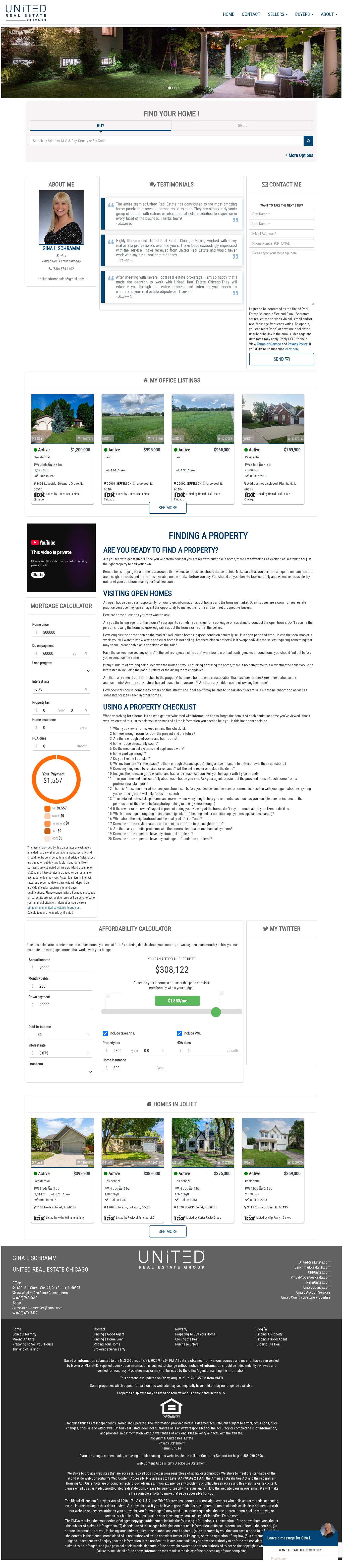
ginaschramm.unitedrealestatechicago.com (53, 907)
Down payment (43, 646)
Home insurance (44, 720)
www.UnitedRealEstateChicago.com (42, 1293)
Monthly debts (39, 978)
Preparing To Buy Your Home (195, 1334)
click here (292, 349)
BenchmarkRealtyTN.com (312, 1267)
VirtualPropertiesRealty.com (310, 1277)
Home (228, 14)
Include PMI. (192, 1033)
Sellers (276, 14)
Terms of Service (269, 344)
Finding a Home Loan (109, 1339)
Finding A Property (269, 1334)
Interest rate (40, 681)
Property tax (40, 702)
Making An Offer (24, 1339)
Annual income (39, 960)
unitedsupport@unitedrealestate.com (118, 1488)
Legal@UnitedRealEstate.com (218, 1516)
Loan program (42, 663)
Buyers (303, 14)
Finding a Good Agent (109, 1334)
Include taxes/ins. (122, 1033)
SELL (242, 125)
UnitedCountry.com (316, 1287)
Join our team (23, 1334)
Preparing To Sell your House (33, 1344)
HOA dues (39, 738)
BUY (100, 125)
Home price (40, 624)
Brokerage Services (108, 1349)
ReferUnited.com (318, 1282)
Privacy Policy (298, 344)
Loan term (36, 1064)
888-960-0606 (253, 1456)
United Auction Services (313, 1292)
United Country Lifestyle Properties (305, 1297)
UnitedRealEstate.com (314, 1262)
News (179, 1329)
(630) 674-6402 (63, 269)
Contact (251, 14)
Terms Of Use (171, 1448)
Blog (260, 1329)
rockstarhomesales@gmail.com (61, 279)
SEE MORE (167, 507)
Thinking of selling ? (27, 1349)
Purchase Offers (187, 1344)
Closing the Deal (186, 1339)
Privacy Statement (172, 1443)
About (328, 14)
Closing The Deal (268, 1344)
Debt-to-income (40, 1027)
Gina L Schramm (61, 248)
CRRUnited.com (319, 1272)
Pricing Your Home (107, 1344)
